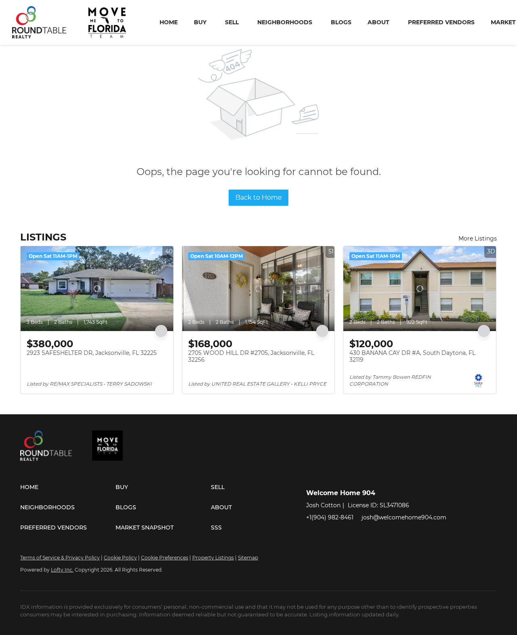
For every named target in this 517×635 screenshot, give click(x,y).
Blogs (341, 22)
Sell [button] (232, 22)
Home (169, 22)
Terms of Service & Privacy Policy (60, 558)
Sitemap (248, 558)
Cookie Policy (120, 558)
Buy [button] (200, 22)
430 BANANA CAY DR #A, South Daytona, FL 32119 (412, 356)
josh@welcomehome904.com (403, 517)
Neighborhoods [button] (284, 22)
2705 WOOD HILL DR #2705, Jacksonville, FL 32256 (251, 356)
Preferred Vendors (441, 22)
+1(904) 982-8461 (329, 517)
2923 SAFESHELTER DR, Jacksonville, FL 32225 (92, 353)
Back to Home (258, 197)
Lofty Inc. (62, 570)
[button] (68, 487)
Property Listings (213, 558)
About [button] (378, 22)
